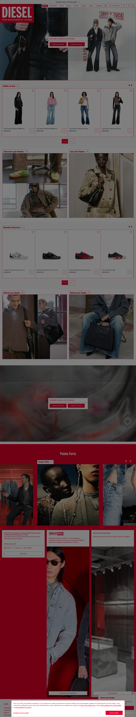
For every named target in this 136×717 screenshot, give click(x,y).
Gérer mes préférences (87, 705)
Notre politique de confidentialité (111, 705)
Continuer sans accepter (21, 713)
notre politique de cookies (23, 707)
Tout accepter (114, 713)
